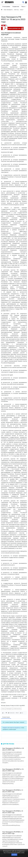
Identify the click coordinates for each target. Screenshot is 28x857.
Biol (22, 712)
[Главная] (1, 9)
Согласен (14, 854)
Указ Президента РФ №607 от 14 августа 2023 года (13, 770)
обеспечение (17, 708)
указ (4, 708)
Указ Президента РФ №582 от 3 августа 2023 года (12, 790)
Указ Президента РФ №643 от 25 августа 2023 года (13, 749)
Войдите (5, 727)
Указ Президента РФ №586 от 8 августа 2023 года (12, 832)
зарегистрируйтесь (15, 727)
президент (9, 708)
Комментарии (6, 717)
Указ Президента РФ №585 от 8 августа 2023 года (12, 811)
